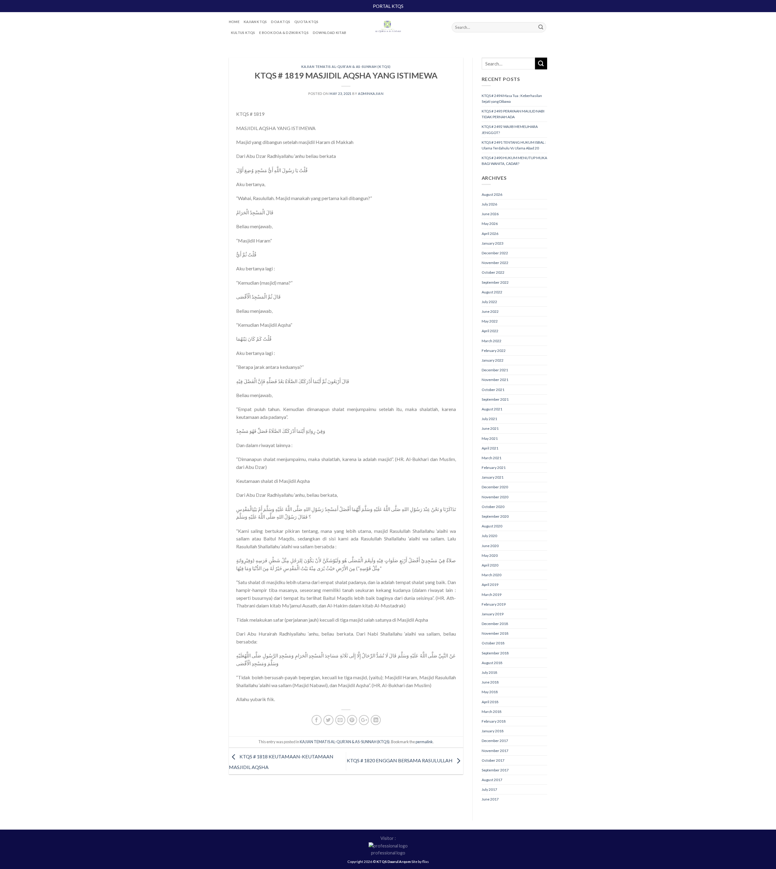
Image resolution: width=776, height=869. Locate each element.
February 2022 (494, 350)
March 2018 (491, 711)
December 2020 (495, 487)
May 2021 (490, 438)
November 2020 (495, 497)
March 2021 (491, 458)
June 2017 (490, 799)
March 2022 (491, 341)
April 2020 (490, 565)
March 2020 (491, 575)
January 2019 (492, 614)
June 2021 (490, 428)
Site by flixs (420, 861)
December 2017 (495, 740)
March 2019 (491, 594)
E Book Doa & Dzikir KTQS (283, 33)
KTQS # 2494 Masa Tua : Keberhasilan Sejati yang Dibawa (512, 98)
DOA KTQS (280, 22)
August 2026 (492, 194)
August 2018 (492, 662)
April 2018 (490, 702)
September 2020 (495, 516)
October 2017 (493, 760)
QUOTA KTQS (306, 22)
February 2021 (494, 467)
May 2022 (490, 321)
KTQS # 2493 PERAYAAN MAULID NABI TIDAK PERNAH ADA (513, 114)
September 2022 (495, 282)
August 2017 (492, 779)
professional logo (388, 852)
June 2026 (490, 214)
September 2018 (495, 653)
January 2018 (492, 731)
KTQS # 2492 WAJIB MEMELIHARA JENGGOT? (510, 129)
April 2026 (490, 233)
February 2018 (494, 721)
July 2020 (489, 535)
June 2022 (490, 311)
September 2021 (495, 399)
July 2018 (489, 672)
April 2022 (490, 331)
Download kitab (329, 33)
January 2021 (492, 477)
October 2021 (493, 389)
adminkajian (370, 93)
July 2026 (489, 204)
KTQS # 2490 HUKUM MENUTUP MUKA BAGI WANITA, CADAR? (514, 160)
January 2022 (492, 360)
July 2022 (489, 301)
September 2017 (495, 770)
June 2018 (490, 682)
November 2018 (495, 633)
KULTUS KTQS (243, 33)
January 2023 (492, 243)
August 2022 (492, 292)
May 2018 (490, 692)
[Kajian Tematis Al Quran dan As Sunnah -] (388, 27)
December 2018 (495, 623)
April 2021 (490, 448)
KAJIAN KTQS (255, 22)
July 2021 (489, 418)
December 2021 (495, 370)
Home (234, 22)
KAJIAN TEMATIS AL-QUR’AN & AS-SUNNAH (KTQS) (346, 67)
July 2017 (489, 789)
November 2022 (495, 262)
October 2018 (493, 643)
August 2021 (492, 409)
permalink (424, 741)
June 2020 (490, 545)
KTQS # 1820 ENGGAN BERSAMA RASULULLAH (400, 760)
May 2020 (490, 555)
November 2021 (495, 379)
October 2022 (493, 272)
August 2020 (492, 526)
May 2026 (490, 223)
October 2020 (493, 506)
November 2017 (495, 750)
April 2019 (490, 584)
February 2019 (494, 604)
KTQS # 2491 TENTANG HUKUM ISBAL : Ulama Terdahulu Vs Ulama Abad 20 (514, 145)
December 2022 (495, 253)
